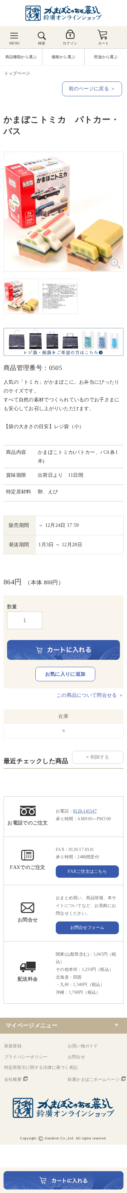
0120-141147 (85, 811)
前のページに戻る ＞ (92, 88)
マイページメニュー (32, 1025)
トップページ (17, 73)
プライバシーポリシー (25, 1056)
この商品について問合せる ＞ (89, 695)
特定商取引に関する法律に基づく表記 (41, 1067)
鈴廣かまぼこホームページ (94, 1079)
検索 (41, 43)
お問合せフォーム (87, 927)
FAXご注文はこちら (87, 871)
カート (103, 43)
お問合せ (76, 1056)
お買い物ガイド (83, 1045)
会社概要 (13, 1079)
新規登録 (13, 1045)
